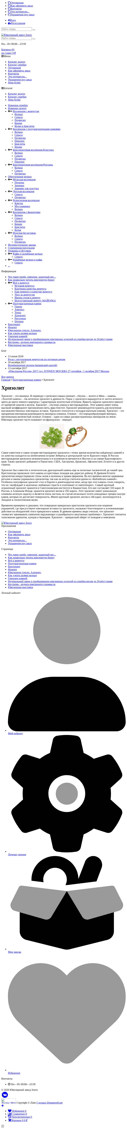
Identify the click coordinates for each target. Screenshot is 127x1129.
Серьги (19, 117)
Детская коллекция (23, 191)
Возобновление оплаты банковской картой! (32, 365)
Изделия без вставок (24, 233)
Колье (18, 230)
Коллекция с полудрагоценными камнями (36, 129)
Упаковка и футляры (19, 250)
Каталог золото (16, 61)
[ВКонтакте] (4, 1094)
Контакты (16, 8)
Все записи (7, 376)
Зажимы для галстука (27, 188)
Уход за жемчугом (25, 294)
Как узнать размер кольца (22, 333)
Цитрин (19, 321)
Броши (18, 123)
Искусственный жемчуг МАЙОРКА (35, 300)
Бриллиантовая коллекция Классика (33, 149)
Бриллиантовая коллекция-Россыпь (33, 164)
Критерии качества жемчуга (30, 288)
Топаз (18, 312)
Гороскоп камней (17, 336)
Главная (5, 379)
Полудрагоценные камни (27, 303)
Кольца (19, 114)
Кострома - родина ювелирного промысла (31, 342)
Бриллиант (14, 324)
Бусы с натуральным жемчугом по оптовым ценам (36, 359)
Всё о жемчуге (21, 282)
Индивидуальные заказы (22, 244)
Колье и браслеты (24, 126)
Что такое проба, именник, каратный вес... (32, 276)
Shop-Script (14, 82)
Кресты (19, 203)
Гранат (18, 306)
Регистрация (18, 23)
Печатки (19, 182)
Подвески (20, 120)
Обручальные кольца (20, 176)
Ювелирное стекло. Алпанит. (24, 330)
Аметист (19, 309)
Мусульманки (22, 206)
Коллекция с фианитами (26, 212)
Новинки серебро (18, 105)
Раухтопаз (20, 318)
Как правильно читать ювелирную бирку (31, 279)
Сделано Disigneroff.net (50, 1102)
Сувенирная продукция (21, 247)
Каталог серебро (17, 64)
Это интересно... (20, 11)
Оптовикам (17, 2)
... (9, 265)
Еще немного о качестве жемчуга (33, 291)
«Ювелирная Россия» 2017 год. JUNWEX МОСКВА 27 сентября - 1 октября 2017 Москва (58, 371)
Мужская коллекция (24, 179)
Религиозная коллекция (26, 200)
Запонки (19, 185)
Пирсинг (20, 141)
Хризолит (20, 315)
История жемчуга (24, 285)
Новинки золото (17, 108)
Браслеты (20, 144)
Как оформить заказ (22, 5)
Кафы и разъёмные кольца (27, 253)
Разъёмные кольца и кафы (27, 259)
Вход (13, 20)
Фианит (12, 327)
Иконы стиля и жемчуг (28, 297)
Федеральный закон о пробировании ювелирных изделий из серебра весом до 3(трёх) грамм (60, 339)
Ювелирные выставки (20, 345)
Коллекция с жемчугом (26, 111)
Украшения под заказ (22, 14)
